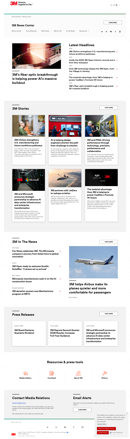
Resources (83, 31)
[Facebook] (73, 427)
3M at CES (58, 31)
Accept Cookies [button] (103, 432)
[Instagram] (82, 427)
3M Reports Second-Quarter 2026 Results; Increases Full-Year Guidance (64, 333)
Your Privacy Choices (60, 432)
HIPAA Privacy (31, 432)
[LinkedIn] (56, 427)
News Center (16, 31)
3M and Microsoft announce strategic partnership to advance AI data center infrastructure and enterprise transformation (101, 336)
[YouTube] (65, 427)
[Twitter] (47, 427)
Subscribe (113, 22)
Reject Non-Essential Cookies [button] (106, 428)
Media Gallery (25, 378)
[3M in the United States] (21, 4)
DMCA (38, 432)
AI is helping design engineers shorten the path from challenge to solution (64, 143)
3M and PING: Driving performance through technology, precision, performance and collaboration (98, 146)
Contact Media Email (18, 403)
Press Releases (31, 31)
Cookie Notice (101, 424)
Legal (19, 432)
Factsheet (52, 378)
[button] (116, 432)
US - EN (112, 5)
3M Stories (45, 31)
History (104, 378)
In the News (70, 31)
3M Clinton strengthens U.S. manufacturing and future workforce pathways (28, 143)
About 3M (78, 378)
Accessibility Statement (47, 432)
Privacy (24, 432)
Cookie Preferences (23, 434)
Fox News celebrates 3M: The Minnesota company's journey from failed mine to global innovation (35, 254)
